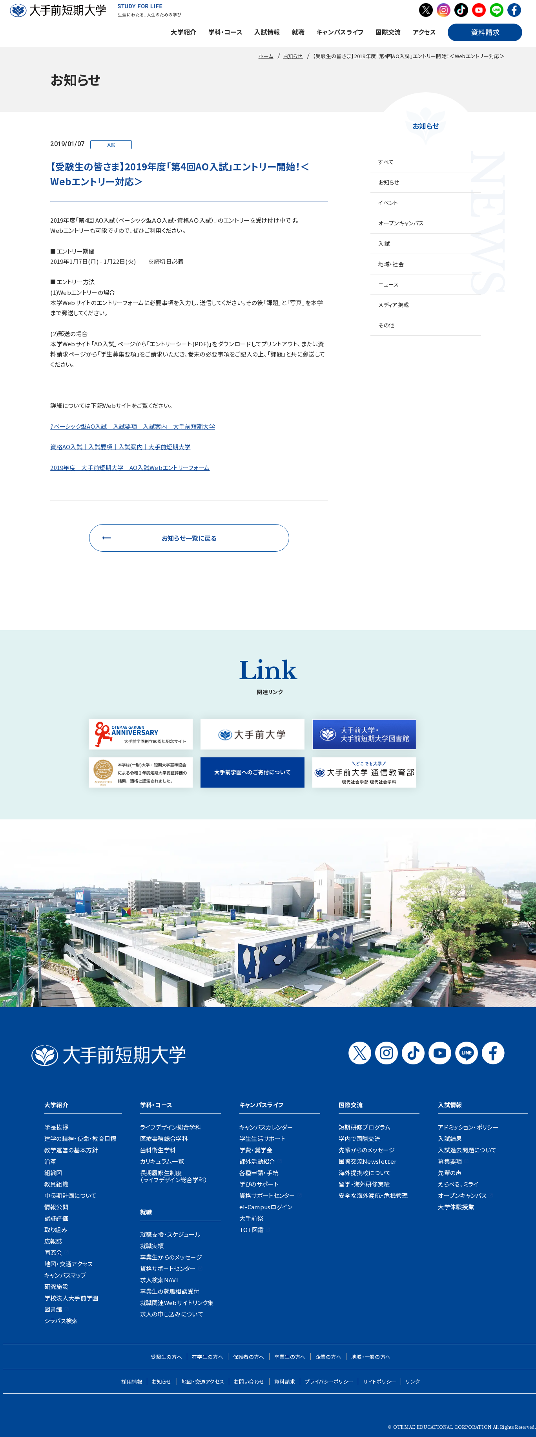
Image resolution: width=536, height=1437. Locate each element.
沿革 (50, 1161)
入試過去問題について (467, 1150)
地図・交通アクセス (68, 1264)
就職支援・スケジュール (170, 1234)
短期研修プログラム (365, 1127)
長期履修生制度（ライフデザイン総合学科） (174, 1176)
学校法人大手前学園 (71, 1298)
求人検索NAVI (159, 1280)
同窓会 (53, 1252)
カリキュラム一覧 (162, 1161)
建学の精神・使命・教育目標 (80, 1138)
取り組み (55, 1229)
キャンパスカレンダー (266, 1127)
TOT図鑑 (251, 1229)
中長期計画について (70, 1195)
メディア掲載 (393, 305)
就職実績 (152, 1245)
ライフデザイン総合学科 (170, 1127)
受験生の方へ (166, 1356)
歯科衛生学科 (158, 1150)
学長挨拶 (56, 1127)
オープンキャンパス (401, 223)
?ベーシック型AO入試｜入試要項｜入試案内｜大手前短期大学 (132, 426)
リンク (413, 1381)
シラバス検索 (61, 1320)
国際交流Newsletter (367, 1161)
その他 (386, 325)
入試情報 (267, 32)
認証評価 (56, 1218)
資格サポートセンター (168, 1268)
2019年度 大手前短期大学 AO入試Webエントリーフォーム (130, 467)
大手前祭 (251, 1218)
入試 (384, 243)
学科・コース (225, 32)
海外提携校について (365, 1172)
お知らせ (388, 182)
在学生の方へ (207, 1356)
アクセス (424, 32)
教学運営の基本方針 (71, 1150)
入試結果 (450, 1138)
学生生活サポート (262, 1138)
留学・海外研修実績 (364, 1184)
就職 (298, 32)
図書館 (53, 1309)
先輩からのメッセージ (367, 1150)
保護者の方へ (248, 1356)
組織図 (53, 1172)
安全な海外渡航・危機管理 (373, 1195)
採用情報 (131, 1381)
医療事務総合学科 (164, 1138)
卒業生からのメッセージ (171, 1257)
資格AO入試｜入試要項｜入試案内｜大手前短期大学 (120, 446)
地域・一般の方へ (370, 1356)
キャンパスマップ (65, 1275)
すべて (386, 162)
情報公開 (56, 1207)
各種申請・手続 (259, 1172)
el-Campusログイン (266, 1207)
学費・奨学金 (256, 1150)
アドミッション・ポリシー (468, 1127)
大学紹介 (183, 32)
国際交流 (388, 32)
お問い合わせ (249, 1381)
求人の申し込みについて (171, 1314)
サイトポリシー (379, 1381)
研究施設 (56, 1286)
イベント (388, 203)
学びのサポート (259, 1184)
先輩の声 (449, 1172)
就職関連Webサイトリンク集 (177, 1302)
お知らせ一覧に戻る (189, 538)
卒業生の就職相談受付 (170, 1291)
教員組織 (56, 1184)
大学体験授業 (456, 1207)
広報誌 (53, 1241)
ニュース (388, 284)
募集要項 (450, 1161)
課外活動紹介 (257, 1161)
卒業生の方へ (290, 1356)
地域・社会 (391, 264)
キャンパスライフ (339, 32)
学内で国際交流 (359, 1138)
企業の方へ (328, 1356)
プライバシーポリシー (329, 1381)
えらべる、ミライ (458, 1184)
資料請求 (284, 1381)
